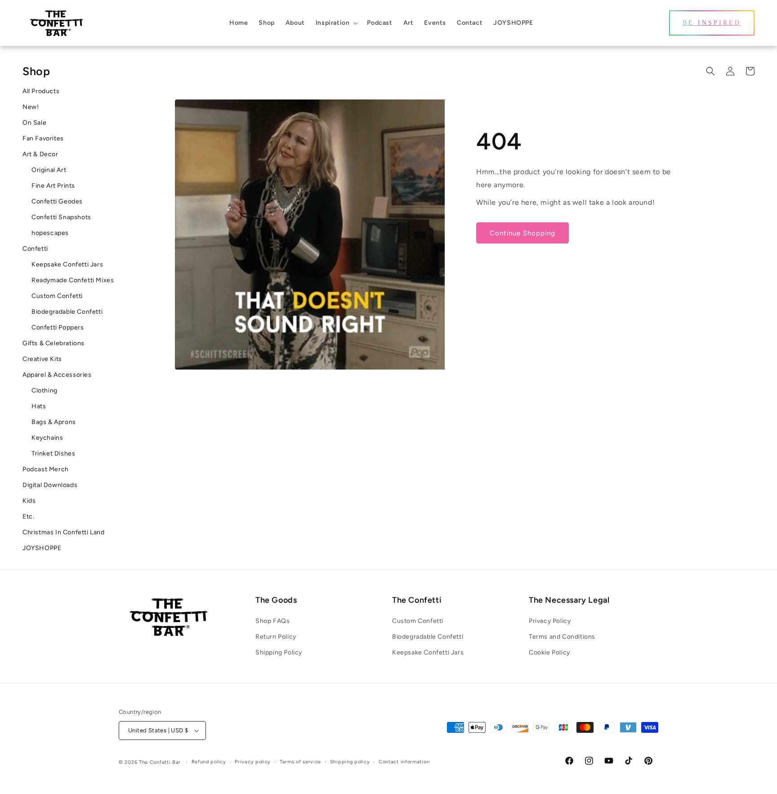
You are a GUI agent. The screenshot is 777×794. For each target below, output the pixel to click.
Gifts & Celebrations (53, 343)
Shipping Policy (278, 652)
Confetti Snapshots (61, 217)
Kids (29, 501)
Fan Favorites (43, 138)
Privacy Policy (550, 621)
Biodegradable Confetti (67, 312)
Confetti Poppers (57, 327)
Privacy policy (253, 762)
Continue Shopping (522, 233)
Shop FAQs (272, 621)
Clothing (44, 390)
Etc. (28, 516)
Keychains (47, 438)
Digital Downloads (49, 485)
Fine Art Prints (53, 185)
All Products (40, 91)
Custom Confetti (57, 296)
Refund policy (209, 762)
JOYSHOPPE (41, 548)
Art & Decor (40, 154)
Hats (38, 406)
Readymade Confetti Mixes (72, 280)
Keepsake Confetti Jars (67, 264)
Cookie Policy (549, 652)
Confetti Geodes (57, 201)
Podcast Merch (45, 469)
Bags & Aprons (53, 422)
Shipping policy (350, 762)
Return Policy (275, 637)
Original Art (48, 170)
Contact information (404, 762)
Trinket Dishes (53, 453)
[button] (336, 23)
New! (30, 107)
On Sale (34, 122)
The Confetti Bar (160, 762)
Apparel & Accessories (57, 375)
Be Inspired (712, 22)
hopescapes (50, 233)
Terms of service (300, 762)
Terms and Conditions (562, 637)
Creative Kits (42, 359)
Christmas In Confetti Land (63, 532)
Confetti (35, 249)
